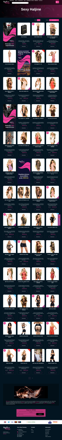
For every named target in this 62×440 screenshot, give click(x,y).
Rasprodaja (20, 0)
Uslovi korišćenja (47, 429)
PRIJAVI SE (40, 414)
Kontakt (32, 432)
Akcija (16, 0)
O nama (32, 430)
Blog (32, 429)
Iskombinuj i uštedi (30, 0)
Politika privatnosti (48, 436)
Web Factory (4, 433)
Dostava (46, 435)
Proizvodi (12, 0)
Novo (25, 0)
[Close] (59, 215)
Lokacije (40, 0)
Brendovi (36, 0)
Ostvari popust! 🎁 (59, 221)
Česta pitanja (47, 430)
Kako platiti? (47, 432)
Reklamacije (47, 433)
